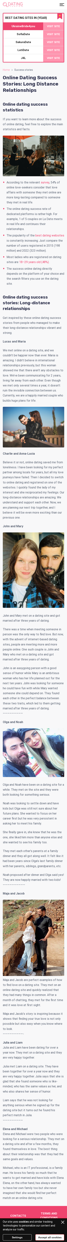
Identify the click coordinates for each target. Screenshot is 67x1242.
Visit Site (53, 26)
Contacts (18, 1215)
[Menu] (62, 4)
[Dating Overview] (13, 4)
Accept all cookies (50, 1237)
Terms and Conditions (49, 1215)
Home (6, 69)
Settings (17, 1237)
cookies (24, 1221)
